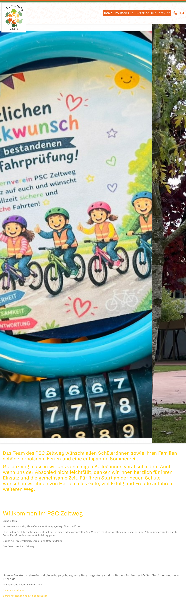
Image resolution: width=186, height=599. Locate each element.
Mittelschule (146, 13)
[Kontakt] (182, 13)
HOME (108, 13)
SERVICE (164, 13)
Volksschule (124, 13)
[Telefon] (175, 13)
